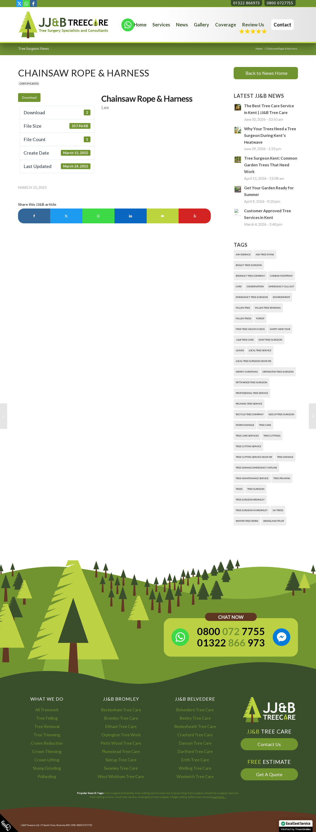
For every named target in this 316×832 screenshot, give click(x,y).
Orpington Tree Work (121, 734)
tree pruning (281, 478)
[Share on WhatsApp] (98, 216)
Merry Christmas (247, 371)
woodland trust (273, 520)
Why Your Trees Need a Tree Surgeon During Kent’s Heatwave (270, 135)
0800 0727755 (280, 3)
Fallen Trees (243, 318)
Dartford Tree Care (195, 751)
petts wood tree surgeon (251, 382)
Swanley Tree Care (121, 768)
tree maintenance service (252, 478)
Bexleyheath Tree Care (195, 726)
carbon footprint (281, 275)
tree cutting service (248, 446)
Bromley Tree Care (121, 718)
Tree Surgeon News (33, 48)
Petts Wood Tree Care (121, 743)
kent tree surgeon (270, 339)
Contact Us (269, 744)
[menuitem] (140, 24)
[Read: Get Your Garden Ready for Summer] (238, 189)
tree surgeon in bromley (252, 510)
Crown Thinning (46, 751)
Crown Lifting (46, 759)
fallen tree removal (268, 307)
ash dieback (243, 254)
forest (260, 318)
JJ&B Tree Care (245, 339)
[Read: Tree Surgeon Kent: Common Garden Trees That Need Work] (238, 159)
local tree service (260, 350)
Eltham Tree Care (121, 726)
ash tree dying (265, 254)
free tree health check (250, 329)
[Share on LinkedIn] (131, 216)
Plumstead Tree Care (121, 751)
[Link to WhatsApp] (26, 3)
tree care (265, 425)
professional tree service (252, 393)
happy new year (280, 329)
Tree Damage (285, 457)
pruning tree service (249, 403)
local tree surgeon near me (253, 361)
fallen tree (243, 307)
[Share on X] (66, 216)
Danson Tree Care (195, 743)
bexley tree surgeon (249, 265)
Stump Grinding (47, 768)
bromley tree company (250, 275)
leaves (240, 350)
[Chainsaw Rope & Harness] (3, 416)
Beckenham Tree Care (121, 709)
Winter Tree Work (247, 520)
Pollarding (47, 776)
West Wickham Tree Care (121, 776)
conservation (255, 286)
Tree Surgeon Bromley (250, 499)
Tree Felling (47, 718)
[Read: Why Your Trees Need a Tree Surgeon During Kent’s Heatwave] (238, 130)
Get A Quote (269, 774)
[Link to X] (19, 3)
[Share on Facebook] (34, 216)
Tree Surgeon (255, 488)
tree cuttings (271, 435)
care (239, 286)
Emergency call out (281, 286)
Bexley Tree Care (195, 718)
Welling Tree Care (195, 768)
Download (29, 97)
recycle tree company (250, 414)
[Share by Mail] (163, 216)
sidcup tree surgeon (281, 414)
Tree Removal (46, 726)
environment (281, 297)
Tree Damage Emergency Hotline (256, 467)
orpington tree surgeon (278, 371)
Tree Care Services (247, 435)
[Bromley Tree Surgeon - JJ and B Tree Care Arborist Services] (63, 24)
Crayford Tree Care (195, 734)
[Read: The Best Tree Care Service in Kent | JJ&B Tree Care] (238, 107)
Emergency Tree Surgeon (252, 297)
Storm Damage (245, 425)
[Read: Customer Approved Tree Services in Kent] (238, 212)
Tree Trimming (47, 734)
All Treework (47, 709)
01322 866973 (246, 3)
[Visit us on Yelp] (195, 216)
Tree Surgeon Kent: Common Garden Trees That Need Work (270, 165)
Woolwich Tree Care (195, 776)
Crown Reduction (47, 743)
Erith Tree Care (195, 759)
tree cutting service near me (254, 457)
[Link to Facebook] (33, 3)
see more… (219, 797)
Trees (239, 488)
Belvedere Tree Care (195, 709)
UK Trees (278, 510)
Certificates (29, 83)
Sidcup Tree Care (120, 759)
